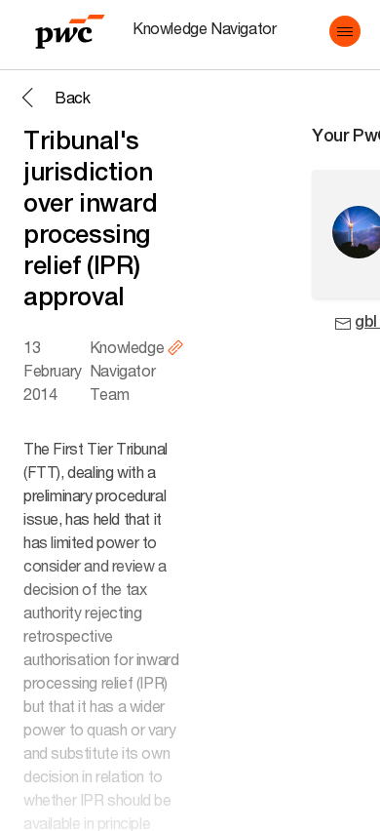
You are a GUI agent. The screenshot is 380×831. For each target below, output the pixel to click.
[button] (345, 31)
